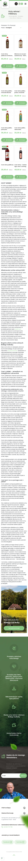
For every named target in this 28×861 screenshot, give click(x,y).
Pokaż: (3, 28)
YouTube (19, 842)
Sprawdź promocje (14, 628)
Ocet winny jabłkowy (7, 165)
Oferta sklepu (6, 808)
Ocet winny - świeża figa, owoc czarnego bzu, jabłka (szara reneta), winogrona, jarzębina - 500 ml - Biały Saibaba (20, 165)
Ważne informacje (7, 813)
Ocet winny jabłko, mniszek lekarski (6, 91)
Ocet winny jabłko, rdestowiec (19, 128)
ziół (22, 230)
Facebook (6, 842)
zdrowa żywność (12, 350)
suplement (18, 329)
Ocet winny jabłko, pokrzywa (6, 128)
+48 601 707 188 (7, 827)
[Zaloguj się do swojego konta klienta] (16, 3)
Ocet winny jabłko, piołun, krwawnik (19, 91)
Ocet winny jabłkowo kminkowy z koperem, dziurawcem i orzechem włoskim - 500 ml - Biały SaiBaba (7, 54)
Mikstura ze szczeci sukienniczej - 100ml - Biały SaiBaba (20, 54)
